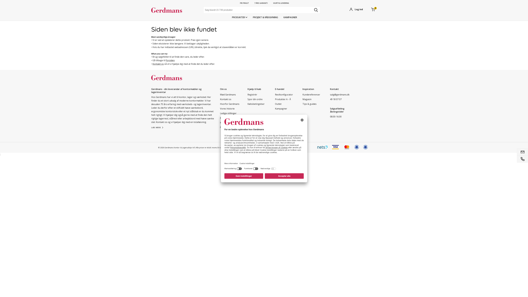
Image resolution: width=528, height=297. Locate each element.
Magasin (306, 99)
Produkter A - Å (283, 99)
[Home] (172, 10)
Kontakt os (158, 63)
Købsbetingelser (256, 103)
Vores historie (227, 108)
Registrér (252, 94)
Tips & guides (309, 103)
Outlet (278, 103)
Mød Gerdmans (228, 94)
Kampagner (290, 17)
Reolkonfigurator (284, 94)
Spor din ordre (255, 99)
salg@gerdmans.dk (340, 94)
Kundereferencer (311, 94)
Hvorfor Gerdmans (229, 103)
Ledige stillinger (228, 113)
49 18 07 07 (336, 99)
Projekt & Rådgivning (265, 17)
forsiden (170, 60)
